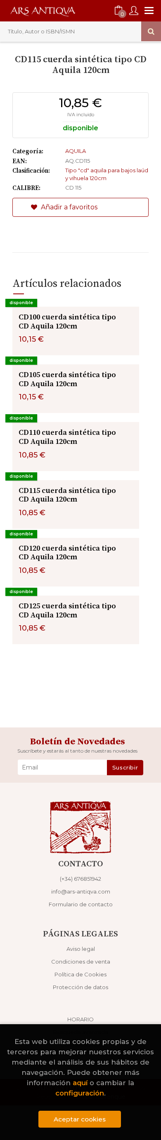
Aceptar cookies (80, 1119)
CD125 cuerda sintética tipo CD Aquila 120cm (67, 610)
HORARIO (80, 1019)
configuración (79, 1093)
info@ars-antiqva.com (80, 891)
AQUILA (75, 151)
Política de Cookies (80, 974)
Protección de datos (80, 987)
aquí (80, 1083)
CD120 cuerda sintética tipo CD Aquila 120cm (67, 553)
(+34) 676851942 (80, 878)
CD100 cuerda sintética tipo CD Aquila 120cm (67, 321)
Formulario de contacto (81, 904)
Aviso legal (80, 948)
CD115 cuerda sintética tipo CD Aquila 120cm (67, 495)
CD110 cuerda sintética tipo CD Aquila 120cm (67, 437)
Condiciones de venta (80, 961)
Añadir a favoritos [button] (68, 207)
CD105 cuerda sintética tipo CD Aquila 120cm (67, 379)
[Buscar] (151, 31)
